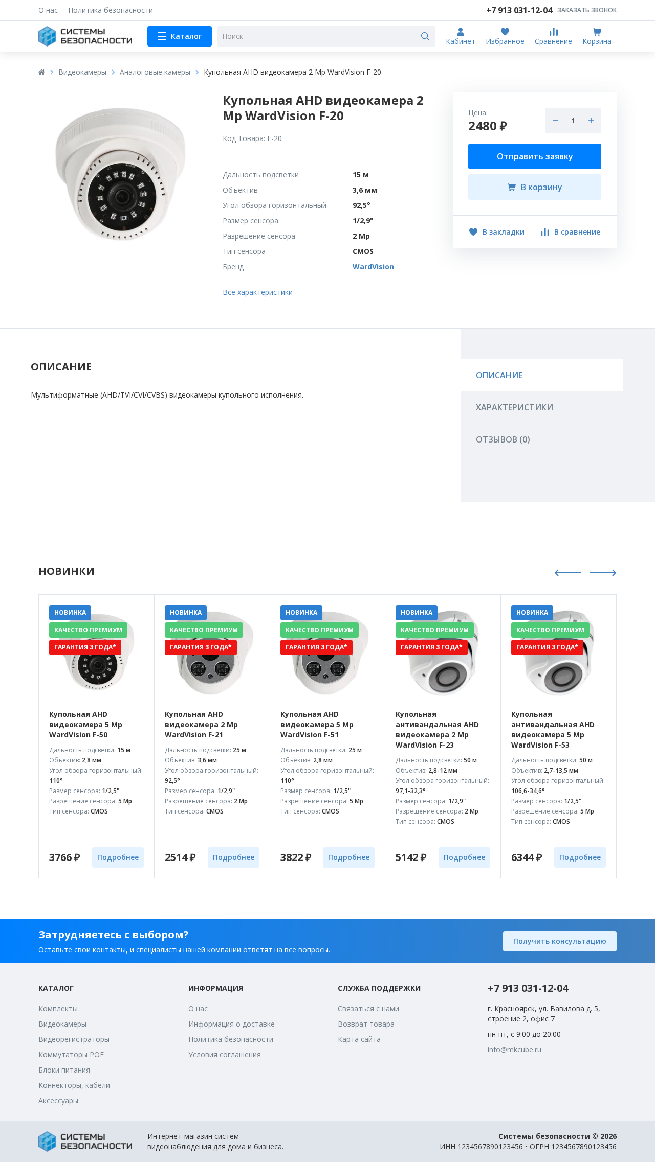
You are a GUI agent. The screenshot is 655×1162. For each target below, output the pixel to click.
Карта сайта (359, 1039)
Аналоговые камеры (155, 72)
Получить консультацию (559, 941)
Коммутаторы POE (71, 1054)
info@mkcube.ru (514, 1049)
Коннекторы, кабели (74, 1085)
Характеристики (514, 407)
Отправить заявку (535, 156)
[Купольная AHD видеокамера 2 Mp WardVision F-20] (120, 174)
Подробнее (118, 857)
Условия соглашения (224, 1054)
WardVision (373, 266)
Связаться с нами (368, 1008)
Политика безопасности (110, 10)
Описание (499, 375)
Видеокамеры (82, 72)
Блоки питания (64, 1070)
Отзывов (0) (503, 439)
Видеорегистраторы (74, 1039)
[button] (567, 574)
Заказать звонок (587, 10)
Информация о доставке (231, 1024)
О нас (48, 10)
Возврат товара (366, 1024)
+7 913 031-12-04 (528, 988)
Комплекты (58, 1008)
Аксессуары (58, 1100)
